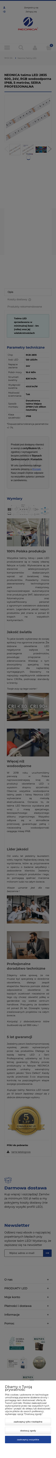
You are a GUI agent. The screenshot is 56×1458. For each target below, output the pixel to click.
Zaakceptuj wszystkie (28, 1439)
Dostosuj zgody (28, 1430)
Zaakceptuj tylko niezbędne (28, 1421)
